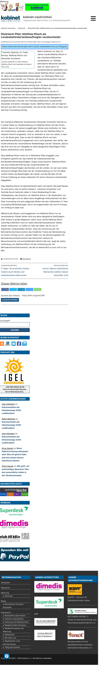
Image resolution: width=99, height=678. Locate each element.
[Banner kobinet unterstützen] (37, 10)
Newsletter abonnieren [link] (15, 615)
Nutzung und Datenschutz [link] (16, 622)
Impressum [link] (6, 612)
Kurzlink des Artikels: (11, 295)
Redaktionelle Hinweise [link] (15, 625)
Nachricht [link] (26, 259)
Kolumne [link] (9, 596)
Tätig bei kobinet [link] (12, 647)
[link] (7, 656)
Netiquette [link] (9, 634)
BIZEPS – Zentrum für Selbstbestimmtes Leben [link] (79, 598)
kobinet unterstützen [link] (14, 619)
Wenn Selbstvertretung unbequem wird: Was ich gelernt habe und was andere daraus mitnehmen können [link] (15, 454)
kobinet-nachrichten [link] (37, 17)
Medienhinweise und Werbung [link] (13, 630)
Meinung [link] (5, 593)
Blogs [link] (3, 601)
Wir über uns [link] (10, 638)
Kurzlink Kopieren (10, 300)
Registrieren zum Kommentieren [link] (11, 642)
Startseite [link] (5, 582)
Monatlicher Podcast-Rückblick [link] (13, 605)
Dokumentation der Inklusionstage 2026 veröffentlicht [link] (11, 410)
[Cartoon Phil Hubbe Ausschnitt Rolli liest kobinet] (12, 10)
